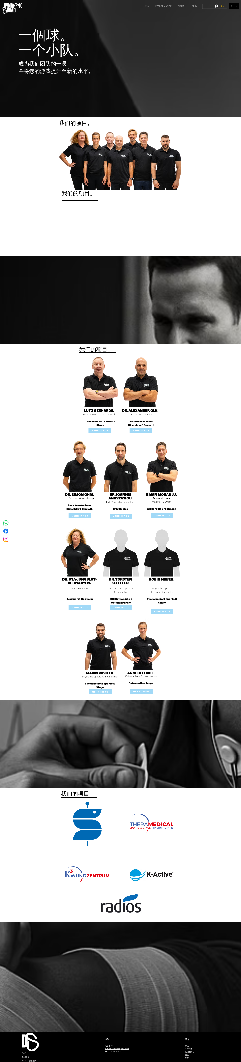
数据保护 (25, 1057)
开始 (187, 1046)
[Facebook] (6, 531)
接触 (187, 1057)
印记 (24, 1053)
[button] (163, 6)
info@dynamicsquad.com (117, 1049)
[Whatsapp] (6, 523)
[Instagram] (6, 539)
